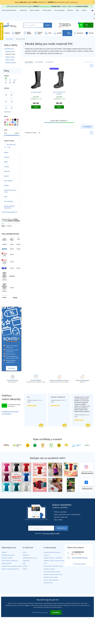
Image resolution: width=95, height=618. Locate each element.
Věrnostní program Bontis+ (9, 10)
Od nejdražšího (49, 62)
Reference (70, 10)
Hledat (47, 25)
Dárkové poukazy (10, 62)
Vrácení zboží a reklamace (10, 560)
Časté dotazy (23, 10)
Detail (36, 107)
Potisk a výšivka (46, 10)
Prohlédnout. (74, 2)
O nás (24, 552)
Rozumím (55, 612)
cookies (27, 605)
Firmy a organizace (59, 10)
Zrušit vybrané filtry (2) (10, 212)
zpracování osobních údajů (51, 533)
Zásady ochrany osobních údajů (11, 566)
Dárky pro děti (9, 59)
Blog (77, 10)
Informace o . (47, 533)
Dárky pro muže (10, 54)
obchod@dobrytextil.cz (80, 558)
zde (46, 612)
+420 (65, 25)
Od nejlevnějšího (39, 62)
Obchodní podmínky (8, 555)
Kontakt (84, 10)
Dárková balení (10, 51)
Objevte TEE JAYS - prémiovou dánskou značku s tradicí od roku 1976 (54, 560)
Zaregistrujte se (45, 6)
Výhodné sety (9, 48)
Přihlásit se (61, 528)
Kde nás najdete (80, 564)
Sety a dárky (9, 39)
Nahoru (88, 127)
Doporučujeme (29, 62)
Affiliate (25, 566)
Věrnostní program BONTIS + (11, 569)
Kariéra (25, 569)
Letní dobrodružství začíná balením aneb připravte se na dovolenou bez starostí (53, 574)
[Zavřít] (93, 2)
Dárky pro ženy (10, 57)
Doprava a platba (34, 10)
